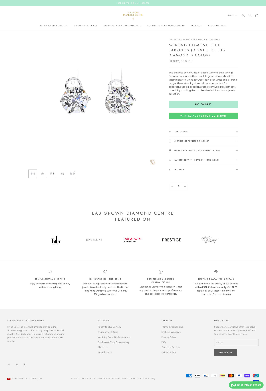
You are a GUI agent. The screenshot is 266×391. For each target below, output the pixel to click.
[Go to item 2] (42, 174)
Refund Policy (168, 352)
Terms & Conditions (172, 326)
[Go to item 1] (32, 174)
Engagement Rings (86, 25)
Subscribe (226, 352)
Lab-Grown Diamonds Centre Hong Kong (194, 39)
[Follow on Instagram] (16, 364)
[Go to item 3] (52, 174)
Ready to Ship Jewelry (54, 25)
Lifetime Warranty (171, 332)
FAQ (163, 342)
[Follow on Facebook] (8, 364)
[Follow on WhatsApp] (24, 364)
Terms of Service (170, 347)
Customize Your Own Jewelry (165, 25)
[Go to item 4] (62, 174)
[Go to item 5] (72, 174)
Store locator (217, 25)
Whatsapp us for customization (203, 115)
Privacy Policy (168, 337)
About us (196, 25)
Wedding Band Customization (122, 25)
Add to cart (203, 104)
